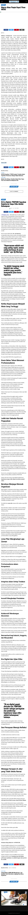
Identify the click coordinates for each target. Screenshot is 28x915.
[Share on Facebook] (6, 30)
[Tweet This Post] (11, 30)
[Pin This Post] (16, 30)
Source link (3, 162)
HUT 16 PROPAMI (12, 867)
